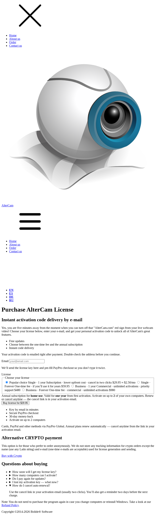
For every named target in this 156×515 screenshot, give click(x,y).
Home (13, 35)
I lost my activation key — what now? (35, 482)
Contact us (15, 45)
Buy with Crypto (12, 455)
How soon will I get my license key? (34, 471)
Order (12, 42)
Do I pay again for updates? (29, 478)
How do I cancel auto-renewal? (31, 485)
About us (14, 38)
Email (5, 361)
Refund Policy (10, 505)
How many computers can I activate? (34, 475)
